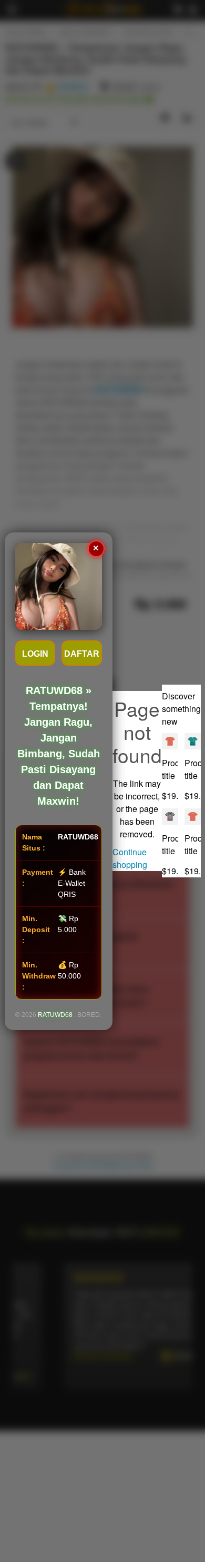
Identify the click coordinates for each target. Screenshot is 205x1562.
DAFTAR (81, 653)
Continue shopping (129, 858)
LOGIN (35, 653)
